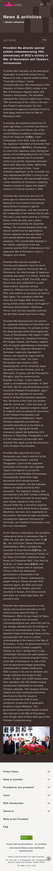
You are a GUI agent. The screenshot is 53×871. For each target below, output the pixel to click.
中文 (44, 40)
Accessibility (41, 844)
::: (2, 1)
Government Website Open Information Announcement (27, 849)
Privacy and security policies (19, 844)
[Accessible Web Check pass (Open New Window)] (26, 838)
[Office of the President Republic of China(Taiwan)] (13, 4)
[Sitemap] (42, 4)
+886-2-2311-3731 (28, 866)
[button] (48, 859)
